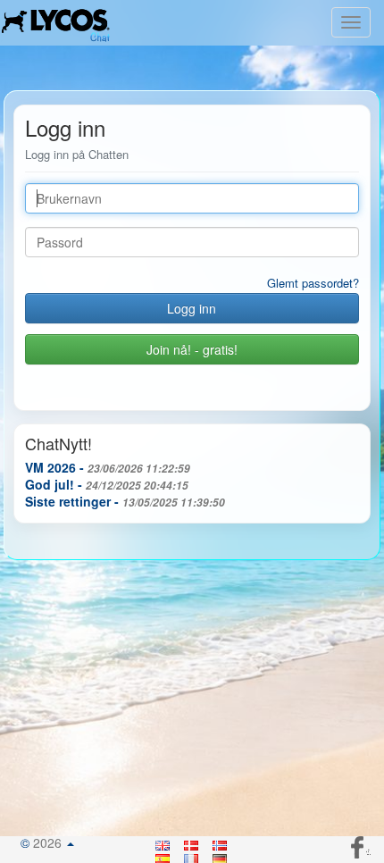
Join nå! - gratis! (192, 349)
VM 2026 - (107, 467)
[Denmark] (192, 842)
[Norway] (221, 842)
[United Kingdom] (163, 842)
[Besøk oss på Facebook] (359, 845)
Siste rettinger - (125, 501)
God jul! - (106, 484)
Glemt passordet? (313, 283)
